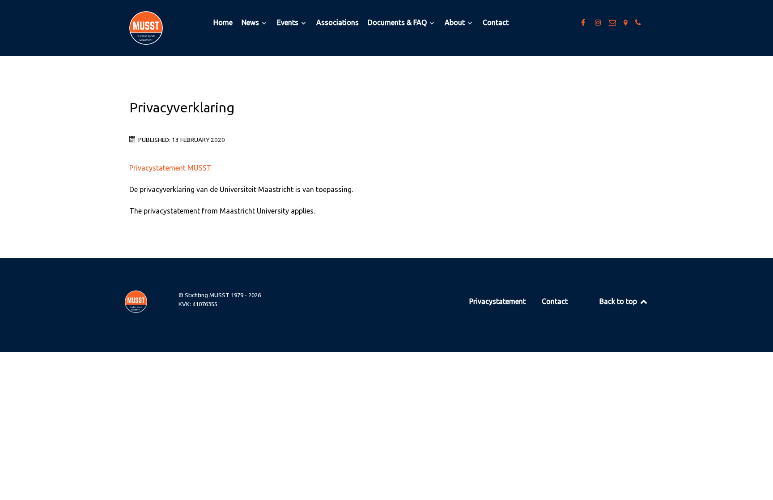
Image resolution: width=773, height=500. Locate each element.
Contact (555, 301)
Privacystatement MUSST (170, 168)
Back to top (619, 301)
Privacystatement (497, 301)
